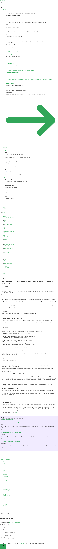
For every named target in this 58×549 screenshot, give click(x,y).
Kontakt (5, 239)
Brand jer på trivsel (10, 83)
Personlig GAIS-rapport (8, 221)
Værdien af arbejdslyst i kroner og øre (10, 441)
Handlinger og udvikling (8, 224)
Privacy (4, 492)
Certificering (6, 240)
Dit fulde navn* (3, 524)
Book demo (5, 504)
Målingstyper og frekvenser (9, 217)
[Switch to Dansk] (4, 207)
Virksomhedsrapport (8, 223)
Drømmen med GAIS (8, 238)
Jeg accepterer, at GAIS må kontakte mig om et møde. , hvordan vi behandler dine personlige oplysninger (22, 543)
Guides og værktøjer (6, 489)
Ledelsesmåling (10, 63)
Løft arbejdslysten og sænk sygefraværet (11, 432)
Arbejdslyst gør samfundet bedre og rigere (11, 422)
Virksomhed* (2, 529)
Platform (4, 9)
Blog (5, 232)
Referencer (5, 147)
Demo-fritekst (2, 537)
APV (5, 220)
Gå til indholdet (2, 0)
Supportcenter (7, 260)
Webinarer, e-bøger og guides (9, 231)
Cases (4, 227)
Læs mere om (23, 543)
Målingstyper (5, 470)
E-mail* (1, 526)
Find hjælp (4, 494)
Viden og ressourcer (6, 256)
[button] (29, 6)
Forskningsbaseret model (12, 72)
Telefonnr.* (2, 527)
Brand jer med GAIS (7, 225)
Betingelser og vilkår (6, 490)
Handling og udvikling (11, 54)
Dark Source (2, 542)
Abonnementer (5, 476)
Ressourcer (5, 150)
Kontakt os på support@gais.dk (15, 522)
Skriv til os (4, 505)
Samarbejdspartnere (8, 236)
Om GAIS (4, 177)
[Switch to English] (4, 208)
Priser (4, 228)
